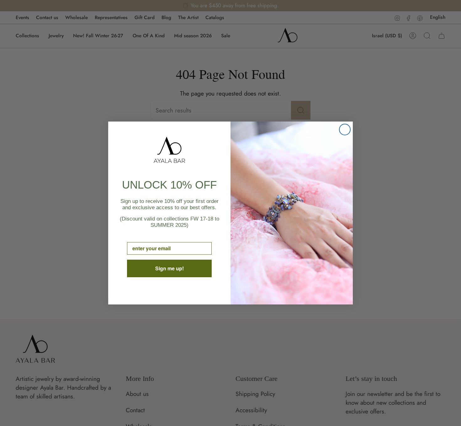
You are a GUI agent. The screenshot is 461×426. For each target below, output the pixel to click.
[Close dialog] (344, 129)
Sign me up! (169, 268)
